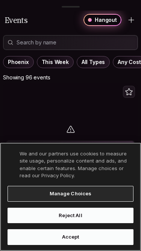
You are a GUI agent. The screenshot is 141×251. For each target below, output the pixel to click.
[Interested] (129, 92)
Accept (70, 237)
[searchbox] (73, 42)
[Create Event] (131, 20)
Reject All (70, 215)
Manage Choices (71, 193)
